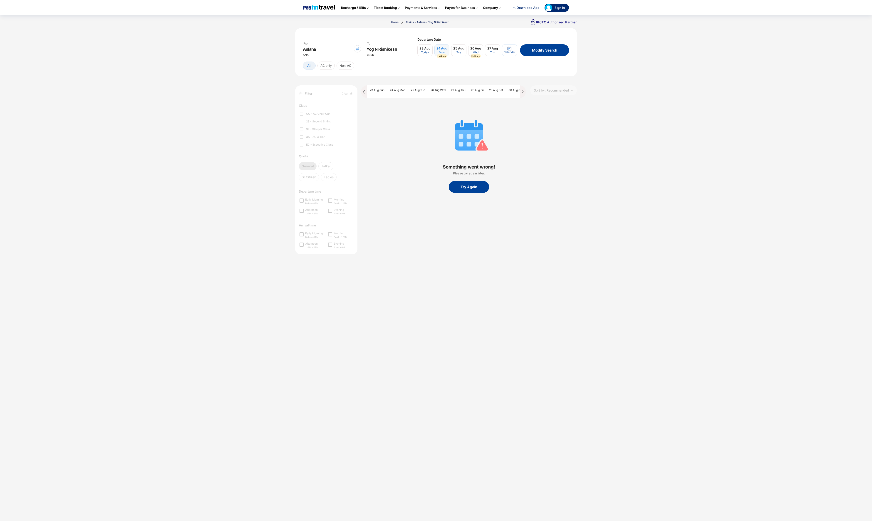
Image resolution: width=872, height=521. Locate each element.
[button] (509, 50)
